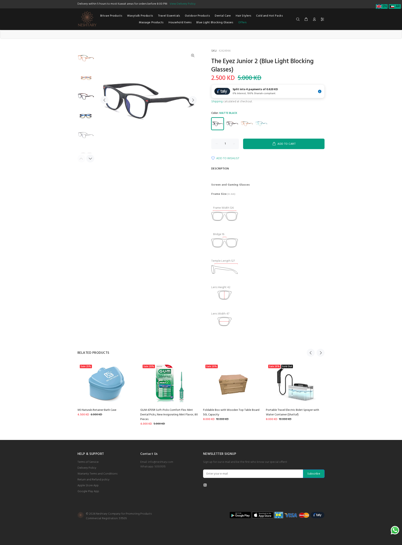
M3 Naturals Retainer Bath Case (96, 410)
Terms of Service (88, 462)
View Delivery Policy (183, 3)
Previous (104, 100)
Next (193, 100)
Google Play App (88, 491)
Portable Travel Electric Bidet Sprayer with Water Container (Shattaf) (292, 412)
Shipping (217, 101)
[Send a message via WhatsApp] (395, 530)
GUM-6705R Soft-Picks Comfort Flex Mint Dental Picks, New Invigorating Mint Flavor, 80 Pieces (169, 415)
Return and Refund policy (93, 479)
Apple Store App (88, 485)
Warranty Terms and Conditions (97, 473)
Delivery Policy (86, 468)
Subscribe (313, 473)
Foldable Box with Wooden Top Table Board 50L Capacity (231, 412)
